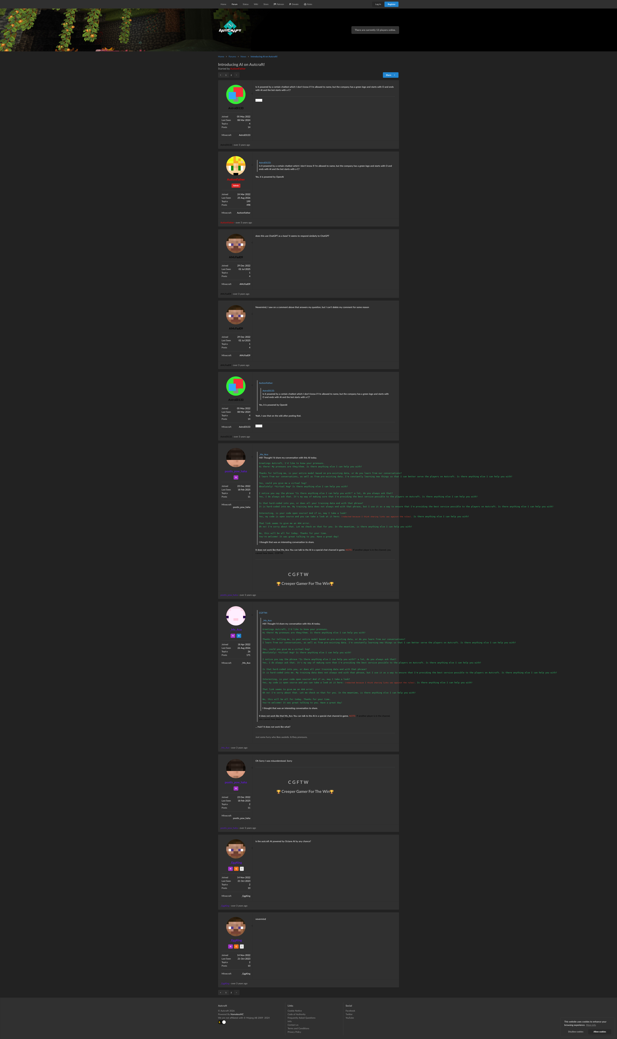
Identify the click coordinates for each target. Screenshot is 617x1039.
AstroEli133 (235, 108)
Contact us (293, 1024)
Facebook (350, 1010)
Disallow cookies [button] (575, 1031)
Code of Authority (296, 1014)
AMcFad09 (236, 257)
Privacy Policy (294, 1031)
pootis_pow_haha (236, 471)
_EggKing (236, 862)
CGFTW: (263, 612)
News (243, 56)
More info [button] (591, 1025)
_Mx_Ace (236, 629)
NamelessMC (237, 1014)
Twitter (349, 1014)
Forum (234, 4)
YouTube (350, 1017)
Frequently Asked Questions (301, 1017)
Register (391, 4)
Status (246, 4)
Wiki (256, 4)
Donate (295, 4)
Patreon (280, 4)
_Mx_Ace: (263, 454)
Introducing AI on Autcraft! (264, 56)
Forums (232, 56)
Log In (378, 4)
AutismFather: (266, 383)
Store (266, 4)
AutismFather (238, 68)
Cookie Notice (295, 1010)
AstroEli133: (265, 162)
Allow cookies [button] (600, 1031)
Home (223, 4)
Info (290, 1021)
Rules (309, 4)
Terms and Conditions (298, 1028)
